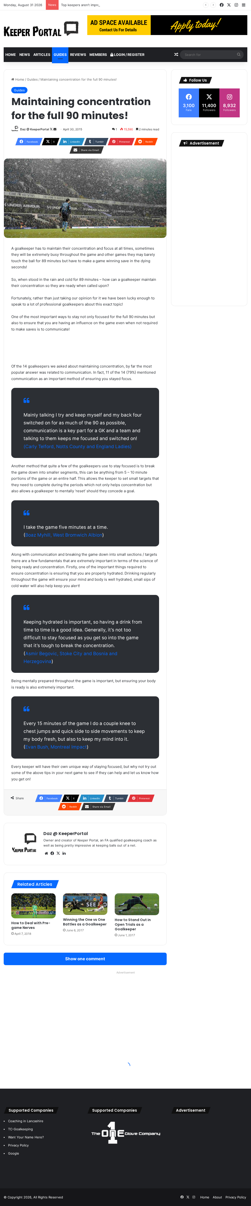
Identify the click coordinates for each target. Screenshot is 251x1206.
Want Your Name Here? (26, 1137)
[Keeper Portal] (41, 28)
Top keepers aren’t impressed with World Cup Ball (99, 5)
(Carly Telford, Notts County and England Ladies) (78, 446)
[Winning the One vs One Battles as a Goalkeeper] (85, 904)
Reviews (78, 54)
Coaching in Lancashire (25, 1121)
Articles (41, 54)
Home (10, 54)
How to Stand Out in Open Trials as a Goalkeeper (133, 924)
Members (98, 54)
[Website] (46, 853)
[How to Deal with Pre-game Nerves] (33, 905)
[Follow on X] (51, 129)
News (24, 54)
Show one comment (85, 958)
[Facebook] (52, 853)
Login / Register (128, 54)
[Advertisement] (209, 224)
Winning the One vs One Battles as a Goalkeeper (85, 922)
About (217, 1197)
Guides (60, 54)
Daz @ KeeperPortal (34, 129)
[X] (58, 853)
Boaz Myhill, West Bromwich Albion (63, 535)
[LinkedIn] (64, 853)
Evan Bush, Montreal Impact (56, 747)
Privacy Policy (18, 1145)
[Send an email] (54, 129)
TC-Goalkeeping (20, 1129)
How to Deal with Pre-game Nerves (30, 925)
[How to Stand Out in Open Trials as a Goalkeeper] (137, 904)
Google (13, 1153)
